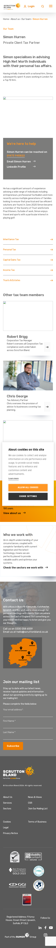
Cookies (7, 822)
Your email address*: (13, 709)
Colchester (43, 607)
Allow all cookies (28, 488)
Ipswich (7, 610)
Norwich (21, 610)
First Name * (9, 721)
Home (6, 19)
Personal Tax (9, 249)
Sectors (7, 808)
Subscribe (13, 746)
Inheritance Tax (11, 239)
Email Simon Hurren (19, 161)
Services (7, 803)
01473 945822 (16, 155)
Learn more (13, 478)
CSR (30, 803)
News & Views (35, 797)
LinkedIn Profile (16, 166)
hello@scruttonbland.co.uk (32, 631)
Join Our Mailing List (38, 808)
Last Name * (9, 732)
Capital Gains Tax (12, 260)
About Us (7, 797)
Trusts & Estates (11, 280)
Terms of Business (37, 822)
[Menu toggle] (51, 6)
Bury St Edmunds (26, 607)
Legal (5, 827)
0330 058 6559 (24, 628)
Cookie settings (28, 497)
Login (31, 6)
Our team (26, 19)
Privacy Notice (10, 833)
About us (15, 19)
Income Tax (9, 270)
